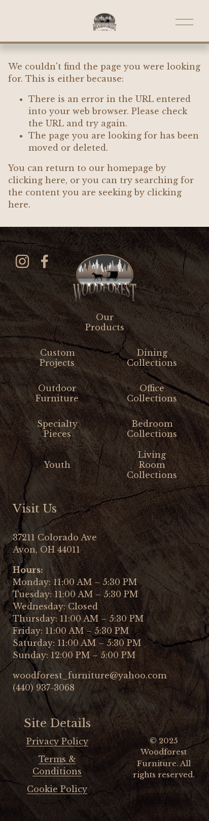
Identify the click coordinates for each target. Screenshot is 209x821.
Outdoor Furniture (57, 393)
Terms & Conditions (57, 765)
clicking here (36, 180)
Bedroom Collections (152, 429)
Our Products (104, 322)
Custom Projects (57, 358)
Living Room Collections (152, 465)
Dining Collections (152, 358)
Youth (57, 465)
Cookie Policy (57, 789)
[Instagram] (22, 261)
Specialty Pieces (57, 429)
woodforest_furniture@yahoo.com (89, 675)
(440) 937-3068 (44, 687)
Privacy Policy (57, 741)
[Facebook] (45, 261)
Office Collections (152, 393)
